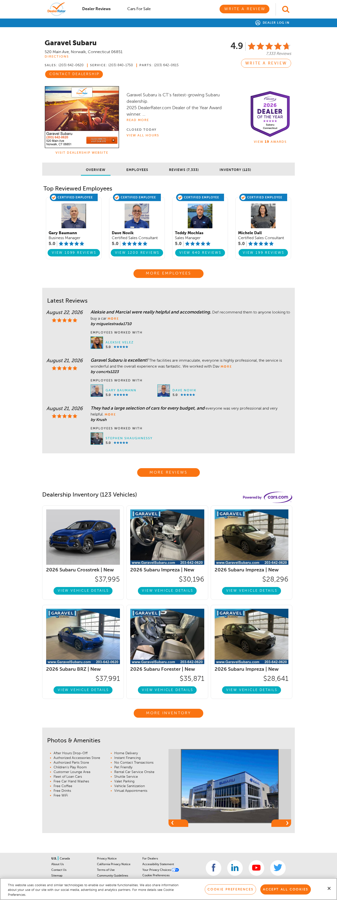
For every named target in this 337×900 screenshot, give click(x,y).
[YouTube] (256, 868)
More (113, 318)
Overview (96, 170)
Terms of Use (106, 870)
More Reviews (168, 473)
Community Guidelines (112, 875)
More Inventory (168, 713)
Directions (57, 56)
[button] (178, 823)
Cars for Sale (139, 9)
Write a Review (244, 9)
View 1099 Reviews (74, 252)
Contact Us (58, 870)
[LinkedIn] (235, 868)
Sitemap (56, 875)
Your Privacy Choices (157, 870)
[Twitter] (278, 868)
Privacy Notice (107, 858)
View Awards (270, 142)
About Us (57, 864)
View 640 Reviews (200, 252)
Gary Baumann (121, 390)
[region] (168, 889)
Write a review (266, 63)
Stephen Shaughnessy (129, 438)
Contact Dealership (74, 74)
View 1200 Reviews (137, 252)
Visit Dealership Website (82, 152)
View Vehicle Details (83, 590)
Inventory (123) (235, 170)
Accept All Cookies (285, 889)
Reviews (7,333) (184, 170)
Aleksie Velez (120, 342)
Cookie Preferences (155, 875)
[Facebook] (213, 868)
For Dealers (150, 858)
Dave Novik (184, 390)
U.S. (54, 858)
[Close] (329, 888)
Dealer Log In (275, 22)
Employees (137, 170)
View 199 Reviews (263, 252)
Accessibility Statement (158, 864)
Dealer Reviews (96, 9)
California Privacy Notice (114, 864)
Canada (65, 858)
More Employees (168, 273)
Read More (138, 120)
